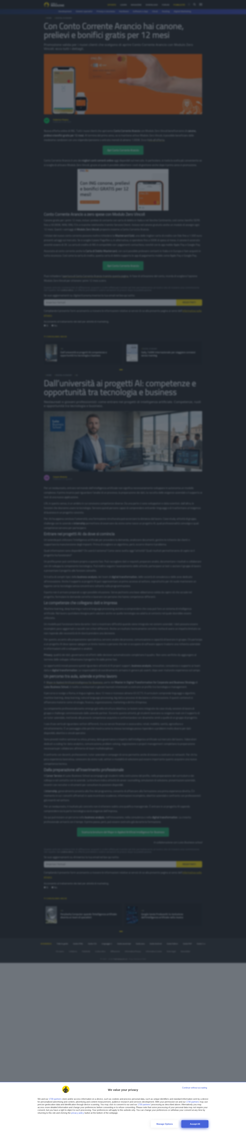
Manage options (164, 1124)
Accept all (195, 1124)
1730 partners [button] (55, 1099)
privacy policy (77, 1113)
